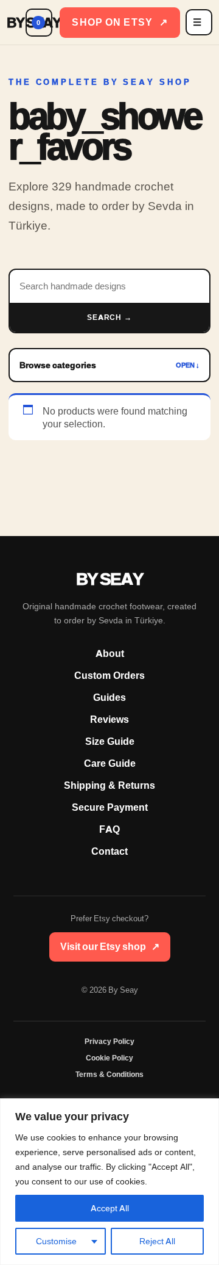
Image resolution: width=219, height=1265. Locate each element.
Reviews (109, 719)
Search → (110, 317)
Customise (56, 1241)
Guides (109, 697)
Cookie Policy (109, 1058)
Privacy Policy (109, 1041)
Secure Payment (110, 807)
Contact (109, 851)
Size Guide (109, 741)
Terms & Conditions (109, 1074)
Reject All (157, 1241)
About (110, 653)
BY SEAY (13, 22)
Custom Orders (109, 675)
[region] (109, 1181)
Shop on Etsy (120, 22)
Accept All (110, 1208)
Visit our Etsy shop (109, 946)
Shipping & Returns (109, 785)
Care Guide (110, 763)
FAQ (109, 829)
